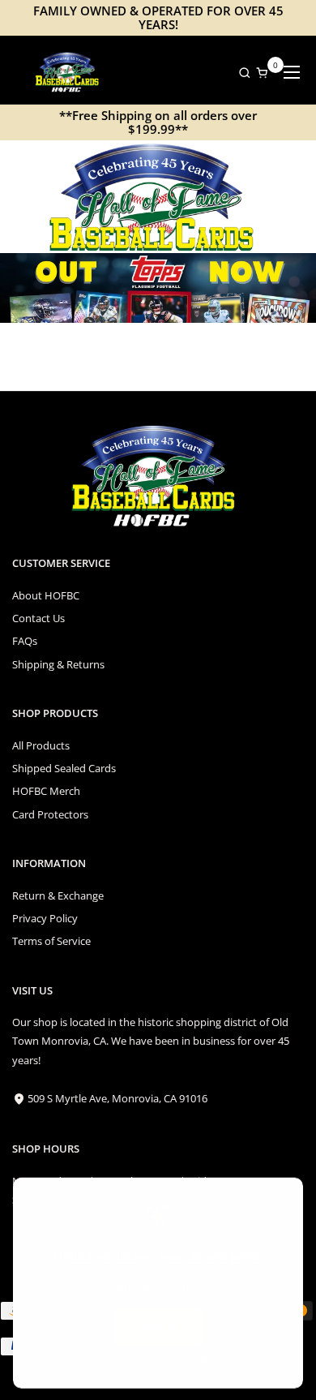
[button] (240, 72)
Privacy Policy (45, 918)
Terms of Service (51, 941)
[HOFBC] (69, 72)
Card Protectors (50, 814)
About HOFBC (45, 595)
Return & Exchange (58, 895)
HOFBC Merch (46, 791)
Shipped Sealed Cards (64, 768)
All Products (41, 745)
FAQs (24, 640)
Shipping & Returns (58, 664)
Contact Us (38, 618)
